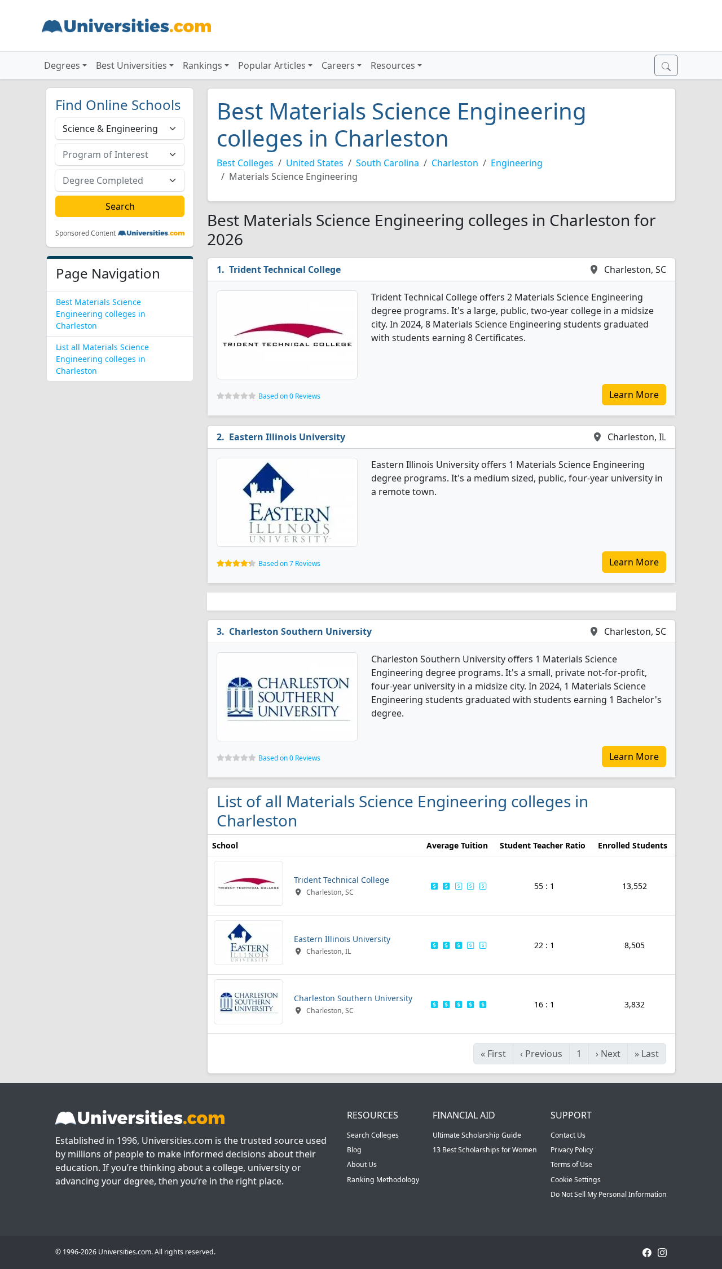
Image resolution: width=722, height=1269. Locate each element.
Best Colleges (245, 163)
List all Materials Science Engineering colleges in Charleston (102, 359)
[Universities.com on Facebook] (646, 1252)
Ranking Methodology (383, 1179)
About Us (362, 1164)
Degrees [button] (62, 65)
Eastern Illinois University (287, 437)
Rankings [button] (202, 65)
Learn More (634, 394)
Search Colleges (373, 1135)
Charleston (455, 163)
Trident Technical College (285, 269)
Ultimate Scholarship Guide (477, 1135)
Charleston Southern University (300, 631)
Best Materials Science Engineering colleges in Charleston (101, 314)
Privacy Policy (572, 1150)
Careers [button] (338, 65)
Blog (354, 1150)
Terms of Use (571, 1164)
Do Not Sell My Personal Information (609, 1194)
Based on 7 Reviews (289, 563)
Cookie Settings (576, 1179)
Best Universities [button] (131, 65)
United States (315, 163)
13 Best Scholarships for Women (485, 1150)
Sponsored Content (85, 233)
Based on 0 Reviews (289, 396)
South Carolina (387, 163)
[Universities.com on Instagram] (662, 1252)
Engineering (517, 163)
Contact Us (568, 1135)
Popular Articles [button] (272, 65)
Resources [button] (393, 65)
